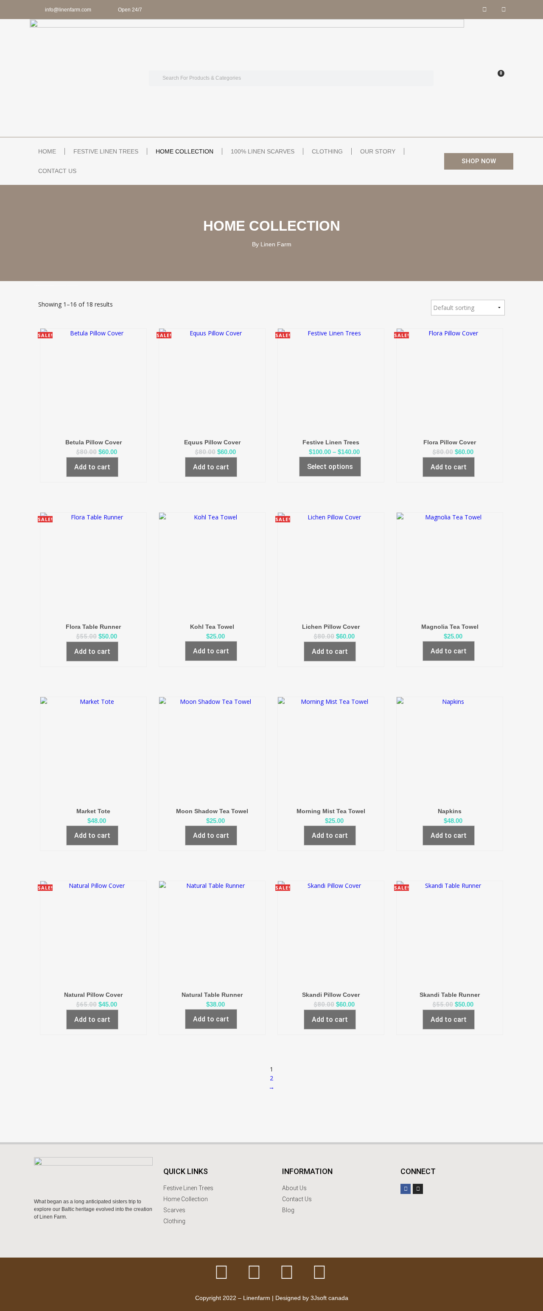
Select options (330, 467)
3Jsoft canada (329, 1297)
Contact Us (57, 170)
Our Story (377, 151)
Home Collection (184, 151)
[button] (478, 161)
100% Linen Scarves (262, 151)
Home (47, 151)
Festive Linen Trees (105, 151)
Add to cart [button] (92, 467)
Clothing (327, 151)
